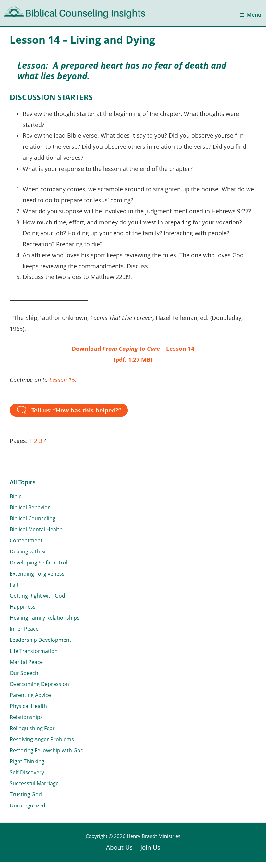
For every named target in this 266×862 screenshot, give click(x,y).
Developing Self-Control (38, 562)
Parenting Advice (30, 695)
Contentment (26, 540)
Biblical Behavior (30, 507)
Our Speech (24, 673)
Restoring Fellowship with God (47, 750)
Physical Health (28, 706)
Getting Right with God (37, 595)
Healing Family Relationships (44, 617)
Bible (16, 496)
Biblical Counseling (32, 518)
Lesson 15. (63, 380)
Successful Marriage (34, 783)
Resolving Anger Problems (42, 739)
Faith (16, 584)
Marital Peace (26, 662)
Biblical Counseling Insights (46, 9)
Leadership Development (40, 639)
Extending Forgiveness (37, 573)
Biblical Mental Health (36, 529)
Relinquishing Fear (32, 728)
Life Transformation (34, 650)
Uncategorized (27, 805)
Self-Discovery (27, 772)
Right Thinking (27, 761)
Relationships (26, 717)
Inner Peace (24, 628)
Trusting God (26, 794)
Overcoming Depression (39, 684)
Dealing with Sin (29, 551)
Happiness (23, 606)
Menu (254, 14)
